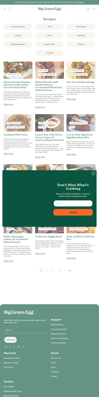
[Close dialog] (93, 173)
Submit (73, 212)
